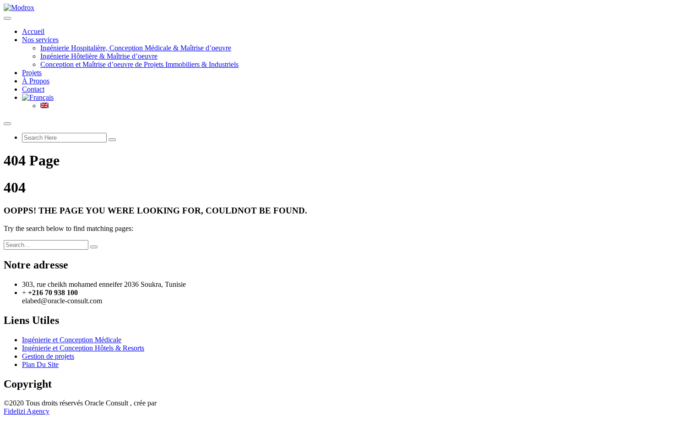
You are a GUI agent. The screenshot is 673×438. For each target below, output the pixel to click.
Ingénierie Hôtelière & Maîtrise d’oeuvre (98, 56)
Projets (32, 73)
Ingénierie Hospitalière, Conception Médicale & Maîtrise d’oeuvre (135, 48)
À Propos (35, 81)
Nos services (40, 40)
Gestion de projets (48, 356)
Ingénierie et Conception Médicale (71, 340)
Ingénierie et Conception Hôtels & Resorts (83, 348)
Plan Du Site (40, 364)
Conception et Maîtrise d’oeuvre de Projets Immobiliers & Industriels (139, 64)
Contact (33, 89)
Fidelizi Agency (26, 411)
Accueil (33, 31)
